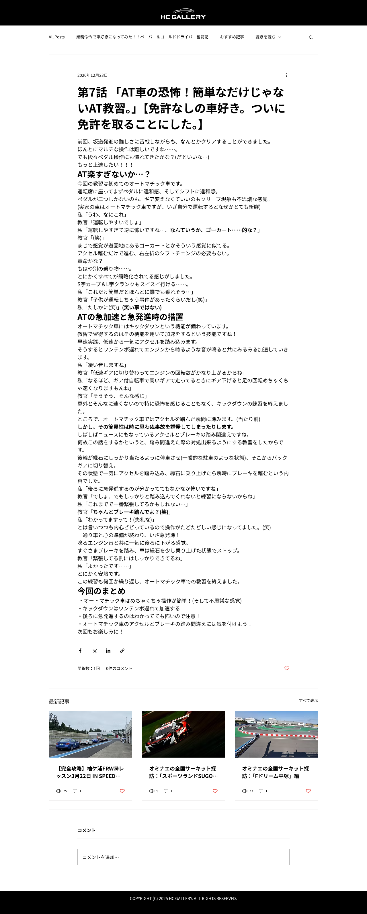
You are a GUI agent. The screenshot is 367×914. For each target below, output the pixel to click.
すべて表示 (308, 700)
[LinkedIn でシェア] (108, 650)
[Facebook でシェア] (80, 650)
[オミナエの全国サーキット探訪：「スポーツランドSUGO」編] (183, 734)
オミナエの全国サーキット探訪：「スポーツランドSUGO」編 (183, 771)
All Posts (57, 37)
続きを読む (265, 37)
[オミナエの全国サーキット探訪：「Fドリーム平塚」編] (276, 734)
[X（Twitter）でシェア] (94, 650)
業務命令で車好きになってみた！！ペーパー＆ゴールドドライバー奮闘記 (142, 37)
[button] (311, 37)
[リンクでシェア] (122, 650)
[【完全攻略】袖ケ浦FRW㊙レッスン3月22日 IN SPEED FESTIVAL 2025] (90, 734)
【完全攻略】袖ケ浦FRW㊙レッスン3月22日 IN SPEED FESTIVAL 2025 (90, 771)
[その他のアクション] (286, 75)
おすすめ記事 (232, 37)
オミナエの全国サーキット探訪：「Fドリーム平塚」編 (275, 771)
